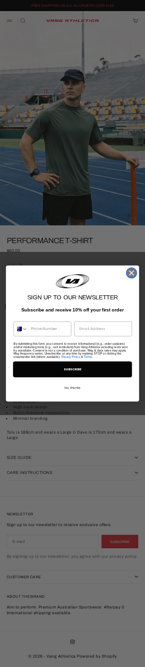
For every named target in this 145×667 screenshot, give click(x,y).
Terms (88, 357)
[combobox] (21, 329)
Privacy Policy (70, 357)
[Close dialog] (131, 273)
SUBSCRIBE (73, 369)
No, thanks (72, 387)
